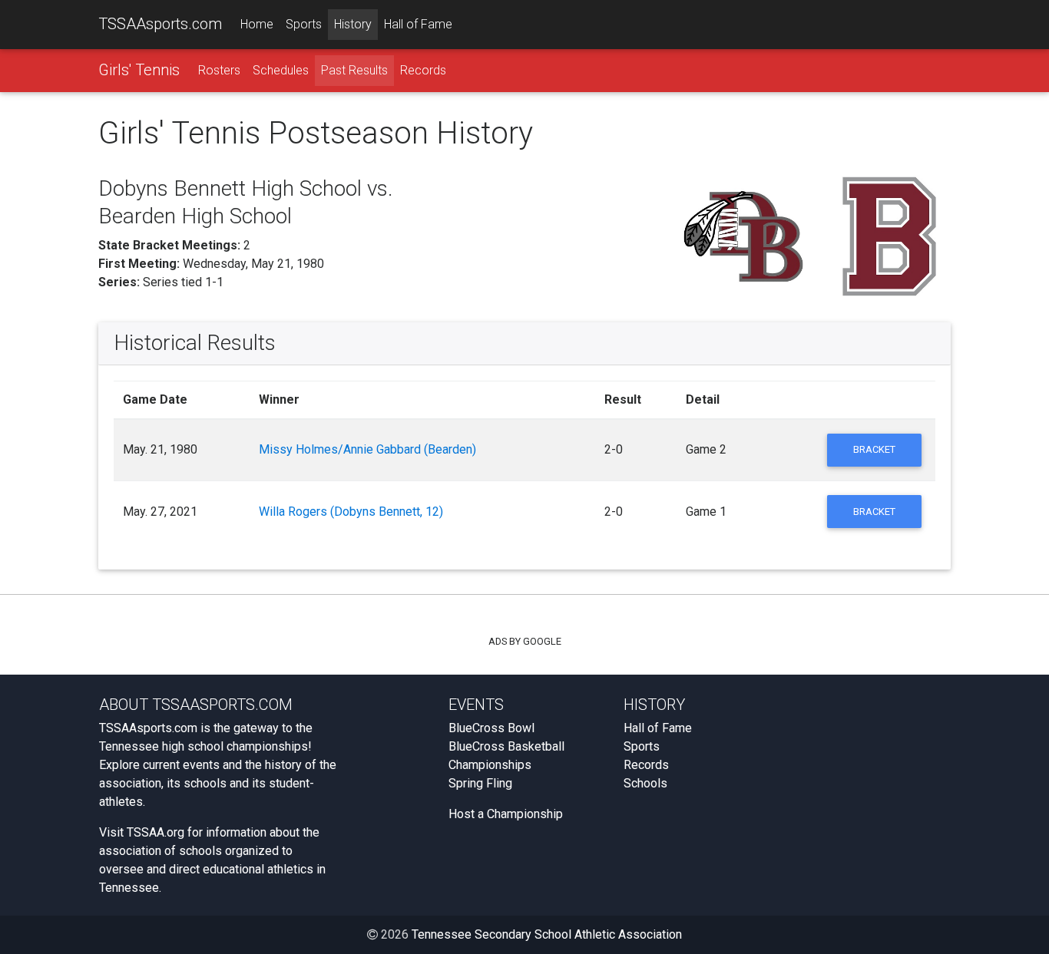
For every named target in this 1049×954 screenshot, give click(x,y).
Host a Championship (505, 814)
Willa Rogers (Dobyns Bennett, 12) (351, 511)
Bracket (874, 449)
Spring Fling (480, 783)
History (353, 24)
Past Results (354, 70)
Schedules (281, 70)
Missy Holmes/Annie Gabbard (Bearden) (367, 449)
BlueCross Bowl (491, 728)
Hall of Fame (418, 24)
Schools (645, 783)
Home (256, 24)
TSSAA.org (155, 832)
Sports (304, 24)
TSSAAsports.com (160, 24)
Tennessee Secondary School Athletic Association (547, 934)
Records (423, 70)
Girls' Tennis (139, 70)
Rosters (219, 70)
